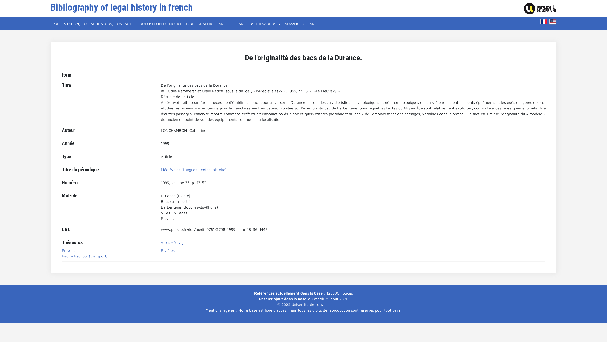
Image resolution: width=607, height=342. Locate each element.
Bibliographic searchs (208, 24)
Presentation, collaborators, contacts (92, 24)
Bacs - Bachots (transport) (85, 256)
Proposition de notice (159, 24)
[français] (543, 21)
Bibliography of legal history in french (122, 7)
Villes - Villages (174, 242)
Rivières (168, 250)
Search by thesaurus (255, 24)
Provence (70, 250)
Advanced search (302, 24)
